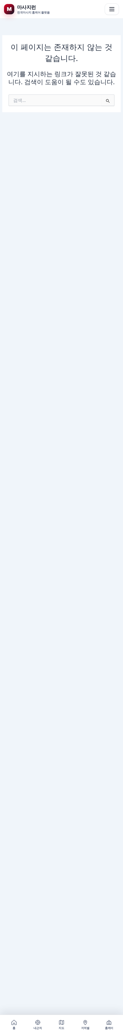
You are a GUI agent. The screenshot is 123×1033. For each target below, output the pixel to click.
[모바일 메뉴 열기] (112, 9)
